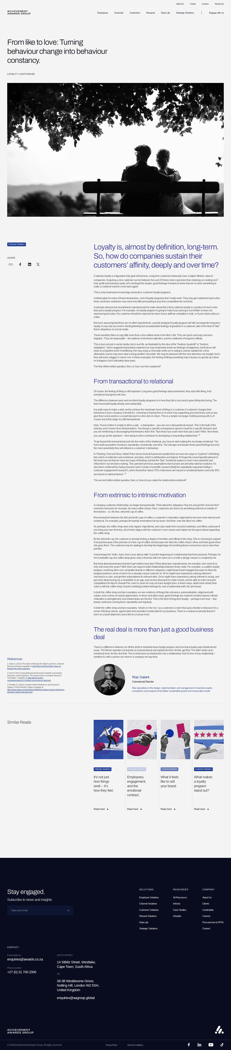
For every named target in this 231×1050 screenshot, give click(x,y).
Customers (135, 12)
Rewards (150, 12)
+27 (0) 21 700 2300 (21, 972)
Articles (176, 903)
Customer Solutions (149, 910)
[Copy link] (10, 265)
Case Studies (179, 910)
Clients (193, 4)
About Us (180, 4)
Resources (219, 4)
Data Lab (165, 12)
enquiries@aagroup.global (76, 998)
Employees (102, 12)
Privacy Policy (111, 1045)
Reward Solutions (148, 916)
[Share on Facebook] (20, 265)
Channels (118, 12)
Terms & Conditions (135, 1045)
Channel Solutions (148, 903)
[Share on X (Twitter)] (38, 265)
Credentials (208, 910)
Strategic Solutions (185, 12)
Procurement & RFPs (213, 922)
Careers (205, 4)
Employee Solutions (149, 897)
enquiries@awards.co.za (25, 959)
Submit (69, 909)
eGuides (177, 916)
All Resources (180, 897)
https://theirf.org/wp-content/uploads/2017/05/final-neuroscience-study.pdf (29, 679)
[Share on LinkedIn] (29, 265)
